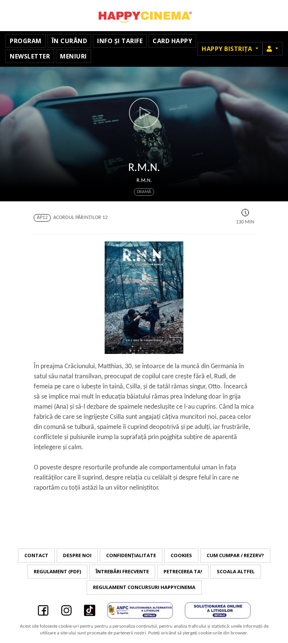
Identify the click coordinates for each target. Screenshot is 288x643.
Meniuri (73, 56)
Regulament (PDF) (57, 571)
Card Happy (172, 41)
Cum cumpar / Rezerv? (235, 555)
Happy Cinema (144, 15)
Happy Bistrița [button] (228, 49)
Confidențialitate (131, 555)
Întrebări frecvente (122, 571)
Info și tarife (119, 41)
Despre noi (77, 555)
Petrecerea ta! (183, 571)
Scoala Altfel (236, 571)
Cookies (181, 555)
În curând (69, 41)
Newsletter (30, 56)
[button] (272, 48)
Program (26, 41)
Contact (36, 555)
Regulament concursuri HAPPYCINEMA (144, 587)
